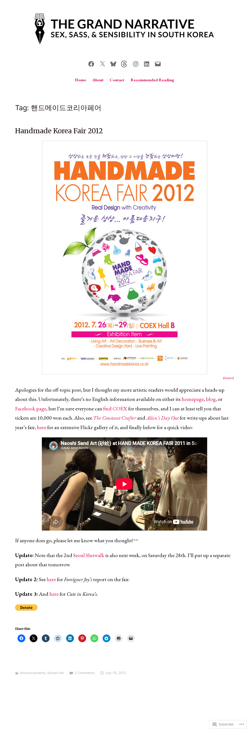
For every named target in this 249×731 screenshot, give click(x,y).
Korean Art (55, 673)
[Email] (158, 63)
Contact (117, 79)
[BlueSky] (113, 63)
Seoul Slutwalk (88, 555)
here (41, 427)
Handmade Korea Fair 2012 (59, 131)
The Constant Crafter (114, 417)
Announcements (32, 673)
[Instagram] (136, 63)
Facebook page (30, 408)
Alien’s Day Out (162, 417)
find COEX (115, 408)
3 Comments (84, 673)
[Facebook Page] (91, 63)
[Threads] (124, 63)
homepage (193, 399)
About (98, 79)
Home (80, 79)
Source (228, 378)
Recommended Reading (152, 79)
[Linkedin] (146, 63)
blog (211, 399)
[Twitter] (102, 63)
